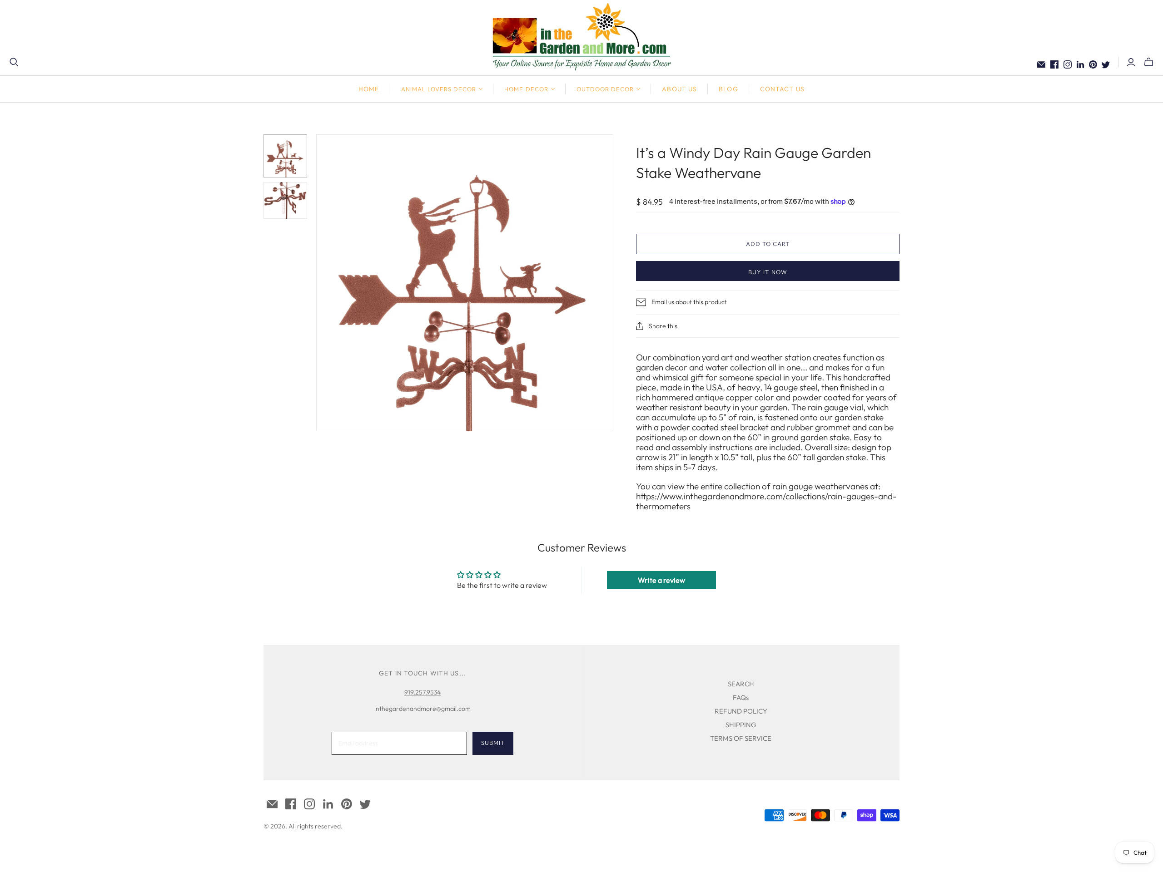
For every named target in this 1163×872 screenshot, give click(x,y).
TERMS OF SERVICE (740, 738)
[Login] (1131, 62)
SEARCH (741, 684)
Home (368, 89)
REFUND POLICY (741, 711)
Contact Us (782, 89)
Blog (728, 89)
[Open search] (14, 62)
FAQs (741, 697)
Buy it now (767, 272)
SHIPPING (741, 724)
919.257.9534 (422, 692)
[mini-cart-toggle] (1148, 62)
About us (679, 89)
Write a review (661, 580)
